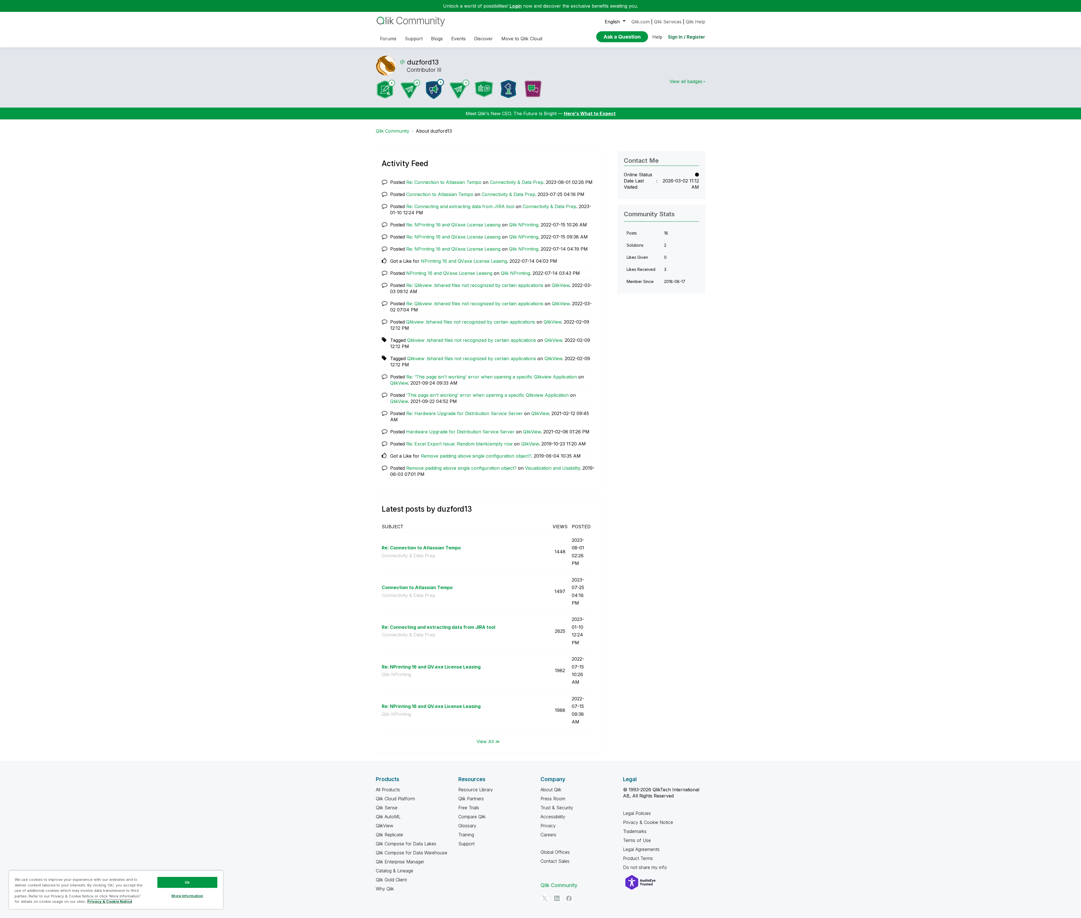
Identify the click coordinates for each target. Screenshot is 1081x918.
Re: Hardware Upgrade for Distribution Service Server (464, 413)
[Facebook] (569, 898)
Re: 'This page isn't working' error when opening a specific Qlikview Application (491, 377)
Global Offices (555, 852)
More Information (187, 896)
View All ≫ (488, 741)
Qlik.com (640, 21)
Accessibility (552, 816)
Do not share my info (645, 867)
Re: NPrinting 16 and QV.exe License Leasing (453, 225)
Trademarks (635, 831)
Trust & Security (556, 807)
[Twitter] (544, 898)
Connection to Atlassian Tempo (439, 194)
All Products (388, 789)
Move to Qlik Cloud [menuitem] (521, 38)
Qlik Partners (471, 798)
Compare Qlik (472, 816)
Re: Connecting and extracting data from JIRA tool (460, 206)
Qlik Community (392, 131)
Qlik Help (695, 21)
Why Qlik (385, 889)
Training (466, 834)
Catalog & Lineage (394, 871)
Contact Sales (554, 861)
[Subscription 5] (386, 89)
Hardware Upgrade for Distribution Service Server (460, 432)
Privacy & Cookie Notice (648, 822)
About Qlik (550, 789)
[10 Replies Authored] (410, 89)
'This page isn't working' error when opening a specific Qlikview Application (487, 395)
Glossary (467, 825)
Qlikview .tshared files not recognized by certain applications (470, 322)
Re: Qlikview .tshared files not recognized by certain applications (474, 285)
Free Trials (468, 807)
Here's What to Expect (590, 113)
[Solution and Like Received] (484, 89)
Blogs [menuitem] (437, 38)
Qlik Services (668, 21)
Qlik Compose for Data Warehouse (411, 852)
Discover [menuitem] (483, 38)
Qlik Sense (386, 807)
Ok (187, 882)
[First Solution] (508, 89)
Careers (548, 834)
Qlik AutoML (388, 816)
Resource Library (475, 789)
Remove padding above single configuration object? (476, 456)
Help (657, 37)
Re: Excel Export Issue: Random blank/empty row (459, 444)
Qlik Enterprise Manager (400, 861)
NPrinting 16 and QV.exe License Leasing (464, 261)
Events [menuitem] (458, 38)
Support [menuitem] (414, 38)
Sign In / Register (686, 37)
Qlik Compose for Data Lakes (406, 843)
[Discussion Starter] (533, 89)
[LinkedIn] (557, 898)
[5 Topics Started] (435, 89)
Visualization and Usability (552, 468)
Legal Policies (637, 813)
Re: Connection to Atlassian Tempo (443, 182)
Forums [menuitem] (388, 38)
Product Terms (638, 858)
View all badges (685, 81)
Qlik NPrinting (523, 225)
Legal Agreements (641, 849)
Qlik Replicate (389, 834)
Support (466, 843)
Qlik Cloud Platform (395, 798)
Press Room (552, 798)
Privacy (548, 825)
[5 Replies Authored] (459, 89)
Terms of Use (637, 840)
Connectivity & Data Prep (516, 182)
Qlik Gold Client (391, 880)
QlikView (560, 285)
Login (516, 6)
